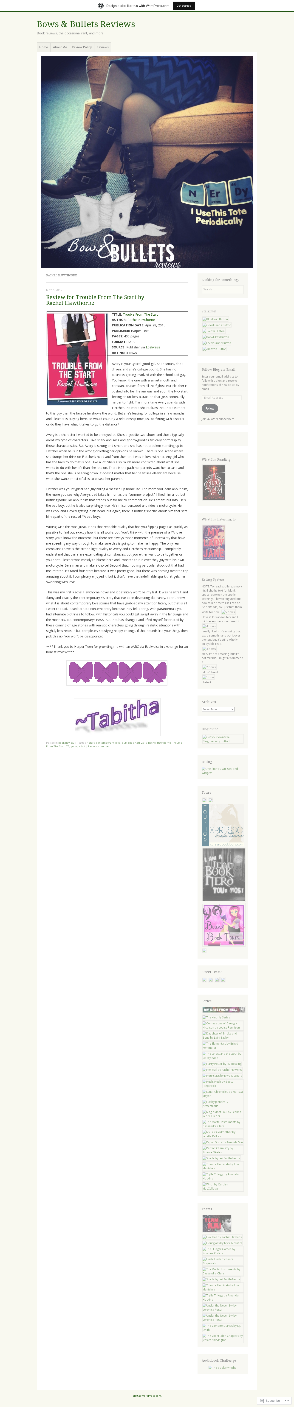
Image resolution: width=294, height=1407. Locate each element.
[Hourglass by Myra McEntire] (222, 1076)
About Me (60, 47)
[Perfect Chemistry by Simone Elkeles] (223, 1152)
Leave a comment (99, 746)
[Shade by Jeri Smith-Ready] (221, 1158)
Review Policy (82, 47)
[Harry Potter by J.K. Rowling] (222, 1064)
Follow (210, 408)
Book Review (66, 742)
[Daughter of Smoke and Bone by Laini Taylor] (223, 1038)
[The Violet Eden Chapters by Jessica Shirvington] (223, 1340)
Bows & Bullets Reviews (86, 24)
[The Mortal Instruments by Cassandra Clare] (223, 1126)
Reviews (103, 47)
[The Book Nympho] (223, 1368)
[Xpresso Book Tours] (223, 845)
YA (67, 746)
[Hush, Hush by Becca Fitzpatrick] (223, 1086)
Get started (184, 5)
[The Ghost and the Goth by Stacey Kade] (223, 1058)
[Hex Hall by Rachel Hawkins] (222, 1070)
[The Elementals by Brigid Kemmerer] (223, 1048)
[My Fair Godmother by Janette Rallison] (223, 1136)
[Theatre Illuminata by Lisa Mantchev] (223, 1168)
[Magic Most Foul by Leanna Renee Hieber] (223, 1116)
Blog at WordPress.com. (147, 1395)
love (118, 742)
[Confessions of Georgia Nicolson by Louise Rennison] (223, 1027)
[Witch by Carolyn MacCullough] (223, 1188)
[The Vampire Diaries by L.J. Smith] (223, 1330)
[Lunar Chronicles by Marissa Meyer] (223, 1096)
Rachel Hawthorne (141, 319)
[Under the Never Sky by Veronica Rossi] (223, 1310)
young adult (78, 746)
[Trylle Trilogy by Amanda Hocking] (223, 1178)
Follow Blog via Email (218, 369)
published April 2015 (134, 742)
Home (43, 47)
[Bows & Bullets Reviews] (147, 162)
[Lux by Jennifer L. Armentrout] (223, 1106)
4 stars (91, 742)
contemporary (105, 742)
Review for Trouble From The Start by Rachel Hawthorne (95, 300)
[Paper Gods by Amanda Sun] (223, 1142)
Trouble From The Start (140, 314)
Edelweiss (153, 347)
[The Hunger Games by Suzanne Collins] (223, 1253)
